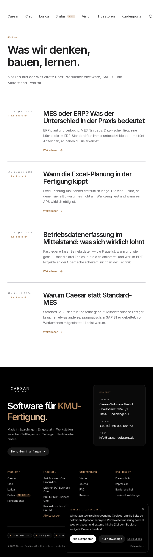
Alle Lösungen (51, 515)
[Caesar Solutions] (25, 389)
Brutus (65, 16)
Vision (86, 16)
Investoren (106, 16)
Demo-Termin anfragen (26, 451)
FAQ (81, 489)
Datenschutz (122, 478)
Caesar (13, 16)
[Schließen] (143, 509)
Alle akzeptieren (83, 538)
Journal (83, 483)
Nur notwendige (112, 538)
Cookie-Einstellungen (128, 495)
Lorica (44, 16)
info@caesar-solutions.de (116, 437)
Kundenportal (131, 16)
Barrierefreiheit (124, 489)
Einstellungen (134, 538)
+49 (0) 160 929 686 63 (116, 426)
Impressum (121, 483)
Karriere (84, 495)
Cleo (28, 16)
